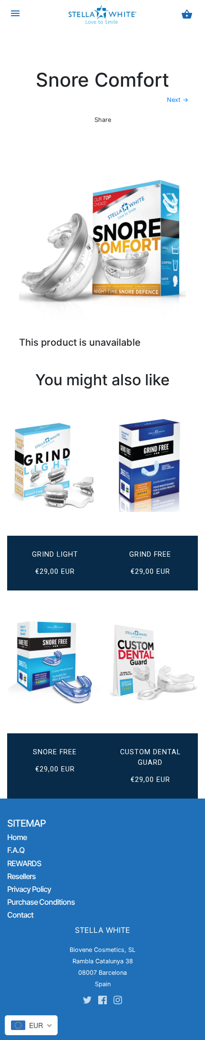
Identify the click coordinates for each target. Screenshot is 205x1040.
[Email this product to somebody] (135, 134)
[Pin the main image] (101, 134)
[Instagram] (117, 1002)
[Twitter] (87, 1002)
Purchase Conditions (41, 902)
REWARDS (24, 863)
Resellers (21, 876)
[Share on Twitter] (85, 134)
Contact (20, 915)
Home (17, 837)
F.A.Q (15, 850)
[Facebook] (102, 1002)
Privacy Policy (29, 889)
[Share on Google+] (118, 134)
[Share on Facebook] (69, 134)
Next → (177, 99)
